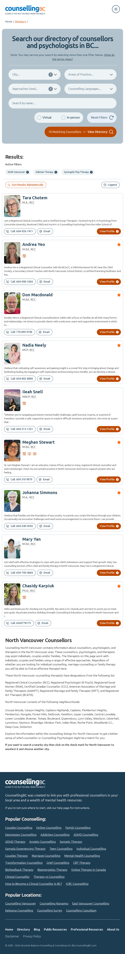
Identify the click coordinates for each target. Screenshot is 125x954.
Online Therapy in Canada (88, 870)
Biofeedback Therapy (19, 870)
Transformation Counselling (24, 863)
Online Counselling (49, 828)
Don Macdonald (37, 294)
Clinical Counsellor (17, 877)
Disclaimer (12, 936)
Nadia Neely (34, 345)
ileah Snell (32, 391)
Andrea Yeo (33, 244)
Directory (20, 21)
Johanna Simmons (39, 492)
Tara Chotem (34, 197)
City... (31, 74)
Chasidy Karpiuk (38, 585)
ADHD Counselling (86, 835)
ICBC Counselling (77, 884)
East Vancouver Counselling (90, 903)
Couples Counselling (18, 828)
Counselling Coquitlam (81, 910)
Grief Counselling (58, 863)
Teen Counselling (61, 849)
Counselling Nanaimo (54, 903)
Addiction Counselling (55, 835)
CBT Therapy (81, 863)
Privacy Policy (32, 936)
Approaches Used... (31, 89)
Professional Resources (87, 929)
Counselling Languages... (84, 89)
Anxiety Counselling (42, 842)
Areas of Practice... (80, 74)
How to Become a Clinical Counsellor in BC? (33, 884)
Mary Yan (31, 539)
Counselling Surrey (49, 910)
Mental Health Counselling (82, 856)
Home (8, 21)
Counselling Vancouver (20, 903)
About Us (113, 929)
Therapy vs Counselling (49, 877)
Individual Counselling (91, 849)
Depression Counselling (21, 835)
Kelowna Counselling (19, 910)
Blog (37, 929)
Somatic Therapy (71, 842)
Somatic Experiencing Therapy (25, 849)
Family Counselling (78, 828)
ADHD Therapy (15, 842)
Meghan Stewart (38, 442)
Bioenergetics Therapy (52, 870)
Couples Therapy (16, 856)
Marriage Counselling (46, 856)
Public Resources (55, 929)
